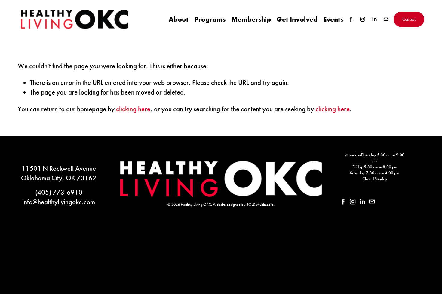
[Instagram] (363, 19)
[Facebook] (351, 19)
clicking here (133, 109)
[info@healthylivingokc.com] (386, 19)
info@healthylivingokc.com (58, 202)
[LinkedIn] (374, 19)
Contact (409, 19)
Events (333, 19)
